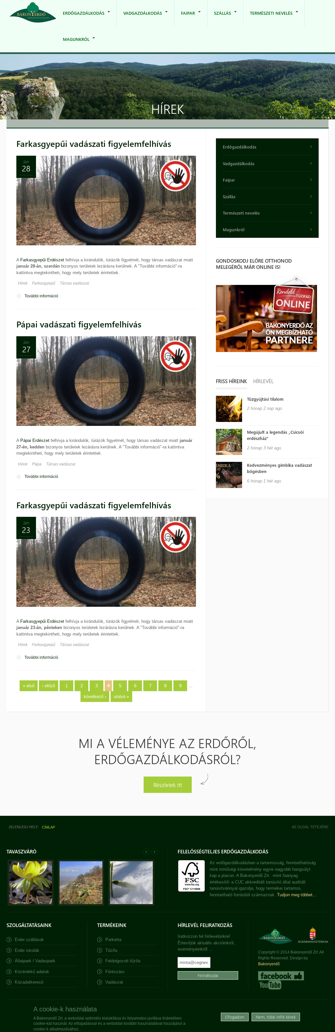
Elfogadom (234, 1017)
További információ (41, 296)
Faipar (184, 18)
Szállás (219, 18)
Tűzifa (111, 950)
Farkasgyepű (43, 283)
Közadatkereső (29, 982)
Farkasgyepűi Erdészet (42, 259)
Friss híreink (231, 381)
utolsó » (121, 696)
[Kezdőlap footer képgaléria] (31, 904)
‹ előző (48, 685)
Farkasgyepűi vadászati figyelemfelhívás (93, 143)
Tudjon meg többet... (296, 894)
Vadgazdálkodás (139, 18)
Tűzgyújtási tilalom (265, 399)
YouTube (269, 984)
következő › (95, 696)
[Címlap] (33, 13)
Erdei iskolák (27, 950)
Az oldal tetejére (310, 827)
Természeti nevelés (267, 18)
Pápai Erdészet (34, 440)
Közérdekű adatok (32, 971)
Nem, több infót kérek (276, 1017)
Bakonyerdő (269, 964)
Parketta (113, 939)
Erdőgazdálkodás (80, 18)
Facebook (281, 975)
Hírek (22, 283)
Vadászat (114, 982)
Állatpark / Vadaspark (35, 960)
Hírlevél (263, 381)
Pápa (37, 464)
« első (28, 685)
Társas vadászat (74, 283)
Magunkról (72, 44)
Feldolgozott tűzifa (122, 960)
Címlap (48, 827)
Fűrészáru (114, 971)
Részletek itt (167, 784)
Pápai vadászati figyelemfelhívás (78, 324)
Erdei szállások (29, 939)
